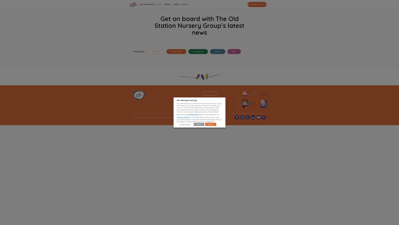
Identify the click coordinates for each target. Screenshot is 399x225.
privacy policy (183, 117)
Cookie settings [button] (184, 124)
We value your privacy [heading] (187, 100)
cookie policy (193, 114)
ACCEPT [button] (211, 124)
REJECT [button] (199, 124)
